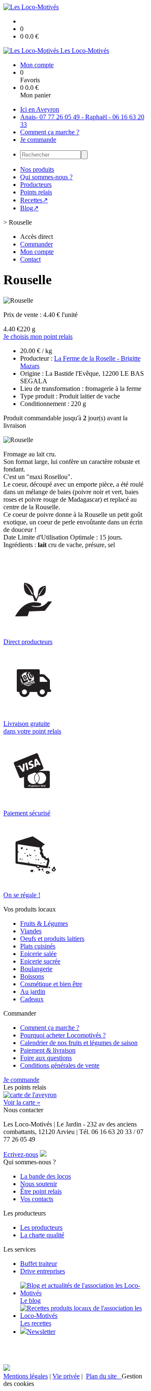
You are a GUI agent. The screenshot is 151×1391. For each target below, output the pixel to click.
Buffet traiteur (38, 1263)
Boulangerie (36, 968)
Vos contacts (36, 1198)
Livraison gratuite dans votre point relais (32, 727)
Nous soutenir (38, 1183)
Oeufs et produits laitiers (52, 938)
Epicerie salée (38, 953)
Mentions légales (25, 1376)
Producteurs (36, 184)
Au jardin (32, 991)
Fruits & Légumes (44, 923)
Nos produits (37, 169)
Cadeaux (32, 999)
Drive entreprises (42, 1271)
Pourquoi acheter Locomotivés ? (63, 1035)
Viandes (31, 931)
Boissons (32, 976)
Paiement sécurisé (26, 813)
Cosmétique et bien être (51, 984)
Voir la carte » (21, 1102)
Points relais (36, 192)
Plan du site (104, 1376)
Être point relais (41, 1191)
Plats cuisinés (37, 946)
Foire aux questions (46, 1057)
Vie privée (66, 1376)
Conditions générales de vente (59, 1065)
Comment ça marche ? (49, 132)
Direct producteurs (27, 641)
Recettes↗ (34, 200)
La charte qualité (42, 1235)
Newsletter (41, 1331)
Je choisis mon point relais (38, 336)
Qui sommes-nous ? (46, 177)
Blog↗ (29, 208)
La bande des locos (45, 1176)
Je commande (38, 139)
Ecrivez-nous (20, 1154)
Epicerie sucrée (40, 961)
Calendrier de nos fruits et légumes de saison (79, 1042)
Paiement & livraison (48, 1050)
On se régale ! (21, 895)
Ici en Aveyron (39, 109)
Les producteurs (41, 1227)
